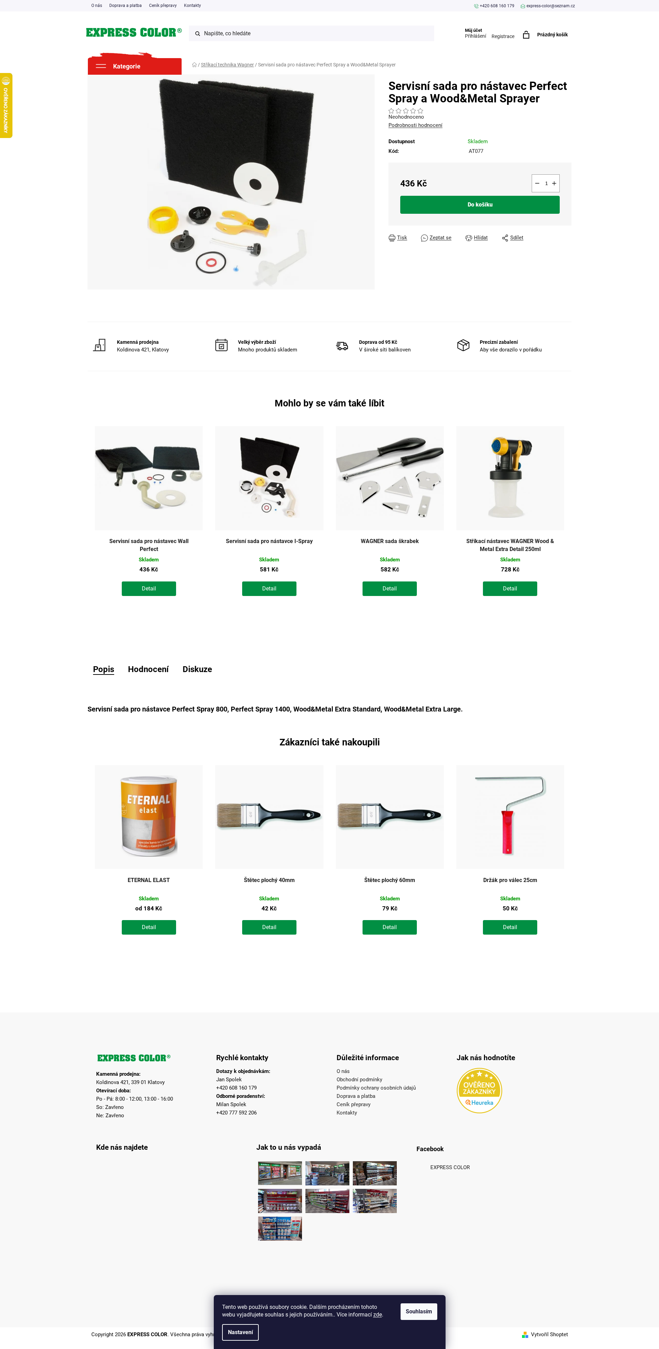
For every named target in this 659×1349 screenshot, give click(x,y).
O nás (96, 5)
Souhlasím (419, 1311)
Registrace (503, 36)
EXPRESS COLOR (450, 1167)
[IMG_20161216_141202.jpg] (280, 1227)
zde (377, 1314)
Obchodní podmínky (359, 1079)
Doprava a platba (125, 5)
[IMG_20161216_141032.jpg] (375, 1171)
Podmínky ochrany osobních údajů (376, 1088)
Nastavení (240, 1332)
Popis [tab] (103, 669)
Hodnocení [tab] (148, 669)
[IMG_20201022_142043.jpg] (280, 1171)
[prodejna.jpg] (327, 1171)
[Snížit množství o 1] (537, 183)
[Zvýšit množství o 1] (554, 183)
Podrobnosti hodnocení (415, 125)
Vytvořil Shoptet (549, 1334)
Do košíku (480, 204)
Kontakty (192, 5)
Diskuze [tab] (197, 669)
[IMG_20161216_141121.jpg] (280, 1199)
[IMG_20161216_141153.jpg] (375, 1199)
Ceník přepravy (163, 5)
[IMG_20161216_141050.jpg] (327, 1199)
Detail (149, 588)
